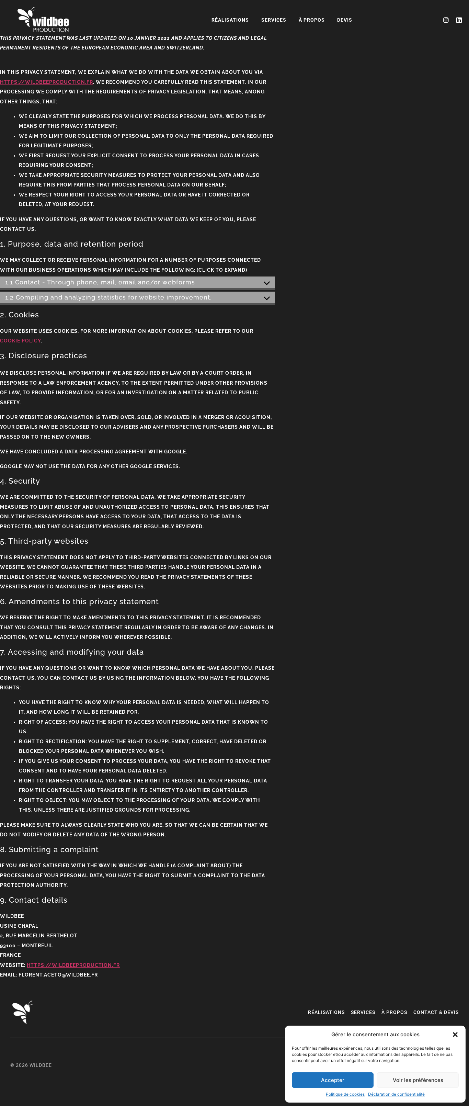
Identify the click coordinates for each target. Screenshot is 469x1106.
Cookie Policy (20, 340)
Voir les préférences (418, 1080)
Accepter (332, 1080)
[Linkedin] (459, 20)
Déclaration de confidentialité (396, 1094)
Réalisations (230, 20)
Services (273, 20)
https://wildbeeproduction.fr (46, 82)
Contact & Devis (436, 1012)
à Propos (312, 20)
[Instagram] (446, 20)
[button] (455, 1034)
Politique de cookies (345, 1094)
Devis (344, 20)
